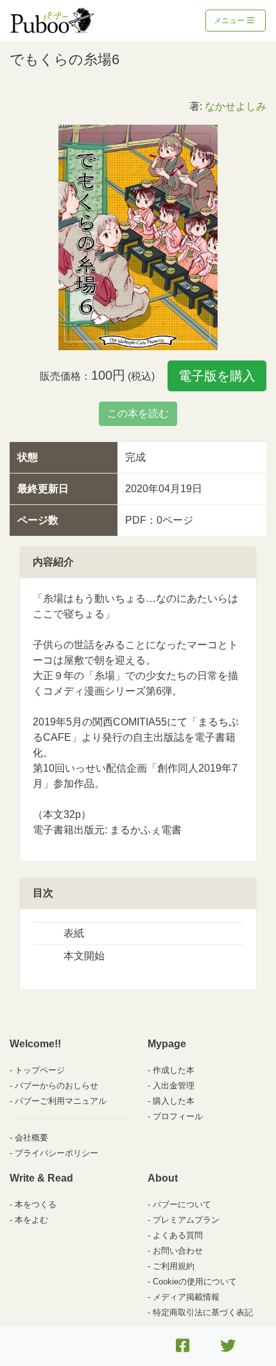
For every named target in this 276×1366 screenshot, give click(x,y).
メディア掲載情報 (186, 1297)
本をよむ (31, 1220)
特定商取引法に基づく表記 (203, 1312)
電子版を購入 (216, 376)
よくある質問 (178, 1235)
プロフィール (178, 1116)
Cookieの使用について (195, 1281)
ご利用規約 (173, 1266)
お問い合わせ (178, 1250)
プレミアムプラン (186, 1220)
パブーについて (182, 1204)
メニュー (230, 20)
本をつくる (35, 1204)
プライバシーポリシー (56, 1153)
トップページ (40, 1070)
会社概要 (31, 1137)
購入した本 (173, 1101)
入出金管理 (173, 1085)
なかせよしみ (235, 106)
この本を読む (138, 413)
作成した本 (173, 1070)
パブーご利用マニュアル (61, 1101)
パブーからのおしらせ (56, 1085)
